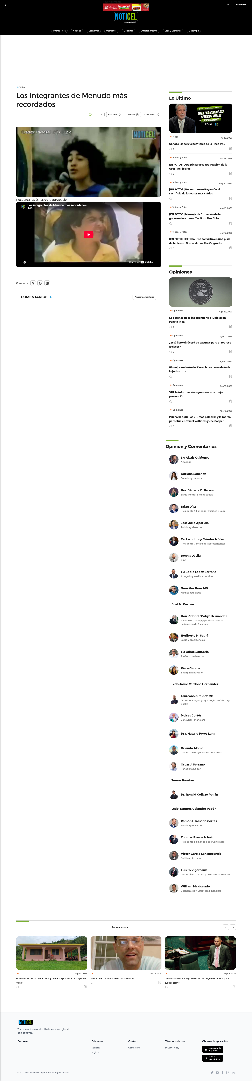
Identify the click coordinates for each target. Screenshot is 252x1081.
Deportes (128, 30)
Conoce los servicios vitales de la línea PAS (197, 143)
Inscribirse (241, 4)
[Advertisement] (126, 56)
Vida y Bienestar (173, 30)
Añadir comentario (144, 297)
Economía (94, 30)
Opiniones (111, 30)
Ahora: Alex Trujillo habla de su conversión (37, 978)
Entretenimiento (149, 30)
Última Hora (59, 30)
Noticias (77, 30)
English (95, 1052)
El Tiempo (194, 30)
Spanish (95, 1047)
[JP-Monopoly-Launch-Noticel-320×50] (126, 7)
